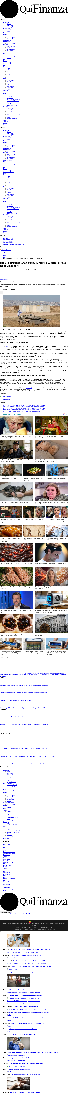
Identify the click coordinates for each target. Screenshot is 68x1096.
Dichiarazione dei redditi (9, 846)
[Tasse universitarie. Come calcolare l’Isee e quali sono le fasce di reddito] (35, 963)
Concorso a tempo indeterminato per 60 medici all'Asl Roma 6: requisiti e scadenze (25, 408)
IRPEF (5, 866)
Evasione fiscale (11, 780)
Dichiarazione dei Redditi (13, 99)
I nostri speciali (7, 92)
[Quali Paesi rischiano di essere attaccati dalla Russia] (35, 1031)
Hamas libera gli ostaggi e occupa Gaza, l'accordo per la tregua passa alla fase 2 (24, 409)
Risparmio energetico (12, 75)
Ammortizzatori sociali (9, 862)
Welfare (5, 858)
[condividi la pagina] (1, 292)
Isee (4, 880)
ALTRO (2, 127)
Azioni (8, 83)
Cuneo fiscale (6, 881)
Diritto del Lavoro (11, 38)
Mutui (8, 102)
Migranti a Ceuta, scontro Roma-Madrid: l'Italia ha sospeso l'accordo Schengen (24, 405)
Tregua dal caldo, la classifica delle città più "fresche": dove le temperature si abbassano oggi (24, 685)
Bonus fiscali (10, 777)
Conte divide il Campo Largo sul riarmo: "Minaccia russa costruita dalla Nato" (23, 406)
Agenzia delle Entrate (9, 853)
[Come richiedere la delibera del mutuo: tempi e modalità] (35, 1083)
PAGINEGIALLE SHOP (22, 923)
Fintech (9, 117)
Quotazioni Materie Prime (13, 114)
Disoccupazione (11, 799)
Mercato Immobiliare (8, 802)
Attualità (5, 121)
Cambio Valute (10, 111)
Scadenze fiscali (7, 241)
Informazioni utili (7, 783)
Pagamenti (6, 849)
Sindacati (5, 868)
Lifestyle (5, 44)
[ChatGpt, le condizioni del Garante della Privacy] (35, 1026)
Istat (4, 875)
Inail (4, 883)
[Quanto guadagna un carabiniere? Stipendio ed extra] (35, 1055)
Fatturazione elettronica (9, 878)
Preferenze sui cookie (44, 927)
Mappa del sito (19, 913)
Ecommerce (6, 855)
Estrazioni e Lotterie (12, 55)
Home (5, 255)
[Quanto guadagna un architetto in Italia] (35, 1066)
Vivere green (10, 77)
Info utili (5, 53)
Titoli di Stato (10, 86)
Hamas (32, 370)
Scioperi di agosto (8, 239)
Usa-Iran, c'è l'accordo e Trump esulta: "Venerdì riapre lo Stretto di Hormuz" (23, 411)
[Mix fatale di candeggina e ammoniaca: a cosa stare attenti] (35, 1015)
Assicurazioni (10, 96)
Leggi (8, 31)
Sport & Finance (7, 52)
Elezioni (9, 62)
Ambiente (9, 68)
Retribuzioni (10, 798)
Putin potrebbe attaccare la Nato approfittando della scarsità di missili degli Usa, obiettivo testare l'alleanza (27, 756)
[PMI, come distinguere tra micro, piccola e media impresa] (35, 952)
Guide (5, 95)
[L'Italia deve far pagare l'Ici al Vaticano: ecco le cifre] (35, 1072)
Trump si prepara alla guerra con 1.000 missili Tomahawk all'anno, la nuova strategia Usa (23, 748)
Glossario (5, 90)
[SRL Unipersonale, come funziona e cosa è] (35, 981)
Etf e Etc (9, 81)
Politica (5, 61)
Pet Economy (10, 50)
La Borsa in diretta (8, 238)
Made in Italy (6, 859)
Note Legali (24, 927)
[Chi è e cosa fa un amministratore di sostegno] (35, 1004)
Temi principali (7, 887)
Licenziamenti (7, 865)
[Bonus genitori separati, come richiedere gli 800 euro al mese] (35, 1020)
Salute (5, 120)
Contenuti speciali (4, 913)
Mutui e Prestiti (11, 43)
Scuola (5, 850)
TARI (4, 886)
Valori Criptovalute (12, 112)
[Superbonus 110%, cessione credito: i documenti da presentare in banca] (35, 941)
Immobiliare (6, 41)
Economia (6, 22)
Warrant (9, 84)
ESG (8, 70)
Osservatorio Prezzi (8, 64)
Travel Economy (11, 49)
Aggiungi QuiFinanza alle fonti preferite (13, 244)
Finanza (9, 24)
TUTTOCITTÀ (42, 923)
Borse (4, 78)
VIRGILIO (9, 923)
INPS (4, 847)
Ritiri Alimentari (11, 56)
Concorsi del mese (8, 242)
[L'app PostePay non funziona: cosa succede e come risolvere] (35, 1060)
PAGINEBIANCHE (35, 923)
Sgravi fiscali (6, 856)
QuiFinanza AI (7, 40)
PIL (4, 877)
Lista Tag (5, 890)
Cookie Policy (35, 927)
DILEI (47, 923)
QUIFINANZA (56, 923)
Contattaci (12, 913)
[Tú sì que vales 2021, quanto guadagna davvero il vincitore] (35, 998)
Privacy (29, 927)
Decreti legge (6, 844)
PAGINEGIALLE (15, 923)
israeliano (7, 346)
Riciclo (8, 74)
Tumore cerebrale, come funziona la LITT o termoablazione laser (17, 700)
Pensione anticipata (12, 791)
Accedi (2, 19)
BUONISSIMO (62, 923)
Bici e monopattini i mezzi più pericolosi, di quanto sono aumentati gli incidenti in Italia (23, 708)
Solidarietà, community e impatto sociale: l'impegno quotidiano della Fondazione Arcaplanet (24, 724)
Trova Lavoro (10, 35)
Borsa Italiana (10, 80)
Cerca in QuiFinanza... (6, 912)
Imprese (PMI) (10, 27)
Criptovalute (10, 98)
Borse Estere (10, 87)
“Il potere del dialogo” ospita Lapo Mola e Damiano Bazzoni (16, 717)
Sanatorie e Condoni (8, 861)
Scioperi (9, 58)
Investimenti (10, 25)
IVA (4, 863)
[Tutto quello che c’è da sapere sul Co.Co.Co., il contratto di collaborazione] (35, 969)
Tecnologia (6, 115)
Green (5, 67)
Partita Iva (9, 104)
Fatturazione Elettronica (13, 101)
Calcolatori (6, 107)
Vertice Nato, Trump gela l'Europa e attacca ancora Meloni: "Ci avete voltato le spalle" (22, 763)
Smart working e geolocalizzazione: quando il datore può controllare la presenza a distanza (23, 692)
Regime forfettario (11, 782)
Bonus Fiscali (10, 30)
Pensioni (5, 32)
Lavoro (5, 34)
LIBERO (5, 923)
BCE (4, 871)
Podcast (5, 93)
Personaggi (6, 59)
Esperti (5, 123)
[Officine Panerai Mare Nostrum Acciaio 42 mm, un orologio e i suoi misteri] (35, 1009)
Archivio (31, 913)
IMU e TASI (6, 874)
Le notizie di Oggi (8, 889)
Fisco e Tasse (6, 28)
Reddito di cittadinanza (9, 852)
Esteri (4, 65)
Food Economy (11, 46)
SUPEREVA (34, 925)
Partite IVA (10, 801)
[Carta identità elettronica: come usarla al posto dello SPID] (35, 958)
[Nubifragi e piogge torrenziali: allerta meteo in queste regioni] (35, 992)
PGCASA (30, 923)
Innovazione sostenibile (13, 72)
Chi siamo (18, 927)
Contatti (5, 124)
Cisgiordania (29, 388)
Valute (8, 89)
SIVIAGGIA (50, 923)
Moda (8, 47)
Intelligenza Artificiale (12, 118)
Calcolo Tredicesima (12, 109)
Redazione (6, 838)
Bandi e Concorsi (11, 37)
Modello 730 (6, 884)
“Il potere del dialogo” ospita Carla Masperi (11, 732)
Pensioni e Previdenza (12, 105)
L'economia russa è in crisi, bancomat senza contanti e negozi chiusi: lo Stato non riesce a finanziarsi (26, 741)
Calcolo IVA (10, 108)
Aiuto (51, 927)
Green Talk (10, 71)
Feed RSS (26, 913)
